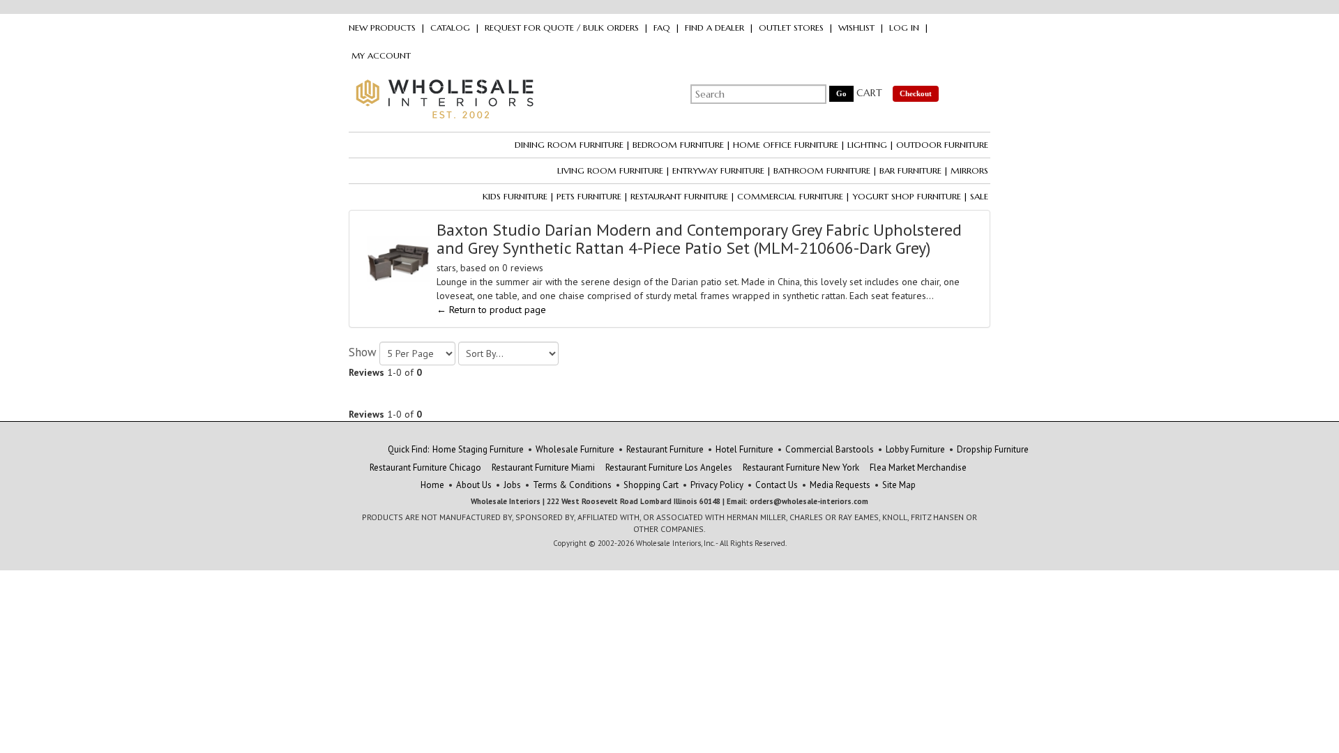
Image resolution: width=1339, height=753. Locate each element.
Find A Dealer (714, 27)
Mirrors (969, 170)
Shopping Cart (651, 485)
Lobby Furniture (915, 449)
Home (432, 485)
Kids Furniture (515, 196)
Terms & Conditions (572, 485)
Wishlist (856, 27)
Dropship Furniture (993, 449)
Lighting (867, 144)
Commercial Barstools (829, 449)
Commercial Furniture (790, 196)
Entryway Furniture (718, 170)
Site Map (899, 485)
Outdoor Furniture (942, 144)
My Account (381, 55)
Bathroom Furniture (821, 170)
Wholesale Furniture (575, 449)
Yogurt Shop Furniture (906, 196)
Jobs (512, 485)
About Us (474, 485)
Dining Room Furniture (569, 144)
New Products (382, 27)
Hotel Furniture (744, 449)
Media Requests (840, 485)
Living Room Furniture (610, 170)
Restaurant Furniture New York (801, 467)
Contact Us (776, 485)
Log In (904, 27)
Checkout (916, 93)
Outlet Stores (791, 27)
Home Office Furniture (785, 144)
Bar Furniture (910, 170)
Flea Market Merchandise (918, 467)
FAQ (661, 27)
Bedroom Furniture (678, 144)
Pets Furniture (589, 196)
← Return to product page (491, 309)
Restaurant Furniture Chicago (425, 467)
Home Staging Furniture (478, 449)
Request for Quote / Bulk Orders (562, 27)
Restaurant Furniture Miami (543, 467)
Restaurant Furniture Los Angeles (668, 467)
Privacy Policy (716, 485)
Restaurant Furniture (679, 196)
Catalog (450, 27)
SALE (979, 196)
